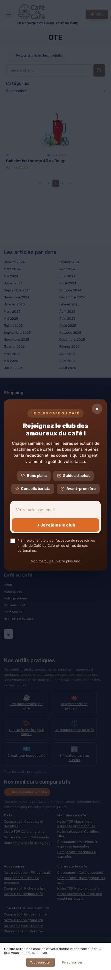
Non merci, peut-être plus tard (55, 561)
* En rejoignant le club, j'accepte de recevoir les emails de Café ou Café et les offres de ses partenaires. (56, 545)
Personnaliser (72, 962)
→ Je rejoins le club (55, 525)
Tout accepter (40, 962)
